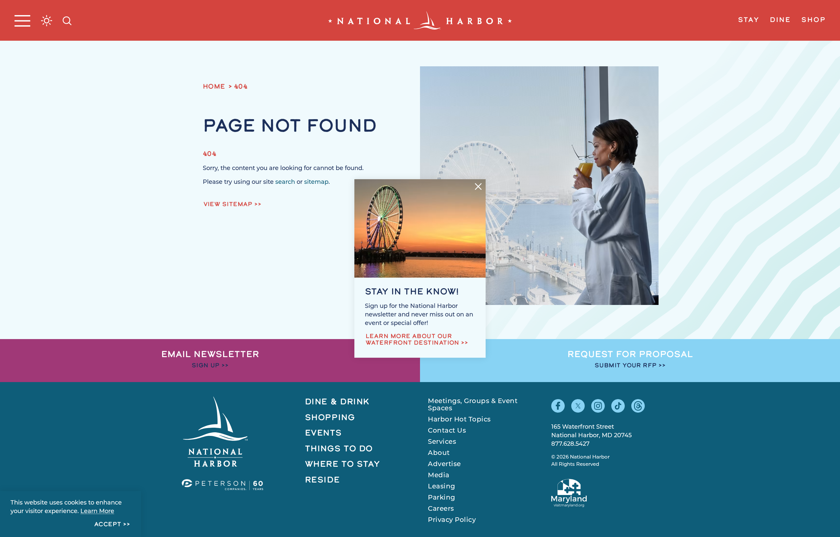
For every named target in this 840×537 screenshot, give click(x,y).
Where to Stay (342, 465)
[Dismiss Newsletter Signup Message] (478, 186)
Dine (780, 20)
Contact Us (447, 431)
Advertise (444, 464)
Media (439, 475)
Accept (107, 525)
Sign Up (206, 366)
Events (323, 433)
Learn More (97, 512)
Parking (441, 498)
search (285, 182)
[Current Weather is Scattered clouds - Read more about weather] (46, 20)
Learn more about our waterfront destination (412, 340)
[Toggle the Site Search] (67, 20)
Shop (813, 20)
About (439, 453)
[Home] (420, 20)
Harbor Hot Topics (459, 420)
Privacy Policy (452, 520)
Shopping (330, 418)
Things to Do (339, 449)
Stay (748, 20)
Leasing (441, 486)
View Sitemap (228, 205)
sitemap (316, 182)
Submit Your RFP (626, 366)
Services (442, 442)
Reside (322, 480)
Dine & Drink (337, 402)
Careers (441, 509)
